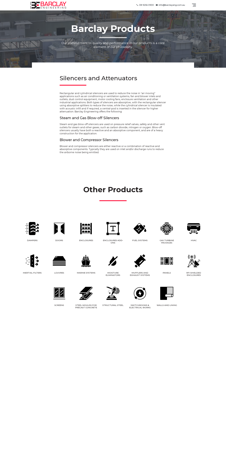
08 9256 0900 (146, 5)
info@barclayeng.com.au (172, 5)
